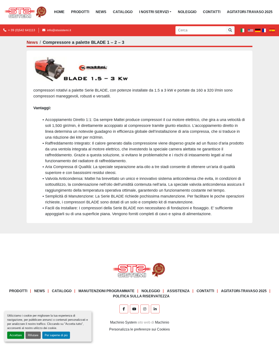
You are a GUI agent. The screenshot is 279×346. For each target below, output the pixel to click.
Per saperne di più (56, 335)
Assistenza (178, 291)
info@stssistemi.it (59, 30)
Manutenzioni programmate (106, 291)
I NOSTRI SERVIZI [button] (154, 12)
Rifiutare (33, 335)
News (101, 12)
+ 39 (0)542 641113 (21, 30)
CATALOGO (123, 12)
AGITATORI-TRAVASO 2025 (249, 12)
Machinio (162, 322)
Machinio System (123, 322)
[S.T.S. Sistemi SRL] (139, 270)
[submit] (230, 30)
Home (59, 12)
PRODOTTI (80, 12)
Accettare (16, 335)
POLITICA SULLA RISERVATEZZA (141, 296)
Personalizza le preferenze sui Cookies (139, 329)
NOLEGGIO (187, 12)
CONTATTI (211, 12)
